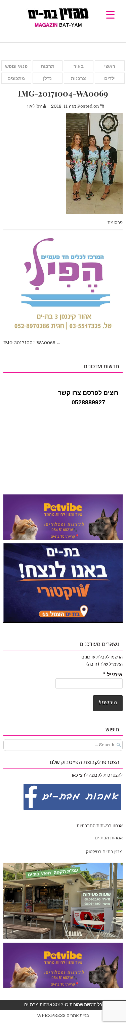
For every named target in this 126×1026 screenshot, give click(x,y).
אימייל (113, 675)
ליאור (31, 106)
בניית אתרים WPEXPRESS (63, 1015)
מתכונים (16, 78)
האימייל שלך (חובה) (104, 664)
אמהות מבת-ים (108, 837)
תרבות (47, 66)
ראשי (109, 66)
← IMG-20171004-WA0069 (32, 342)
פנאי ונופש (16, 66)
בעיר (79, 66)
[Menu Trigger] (110, 14)
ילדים (110, 78)
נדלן (47, 78)
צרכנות (78, 78)
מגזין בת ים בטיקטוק (104, 851)
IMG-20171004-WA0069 (63, 93)
